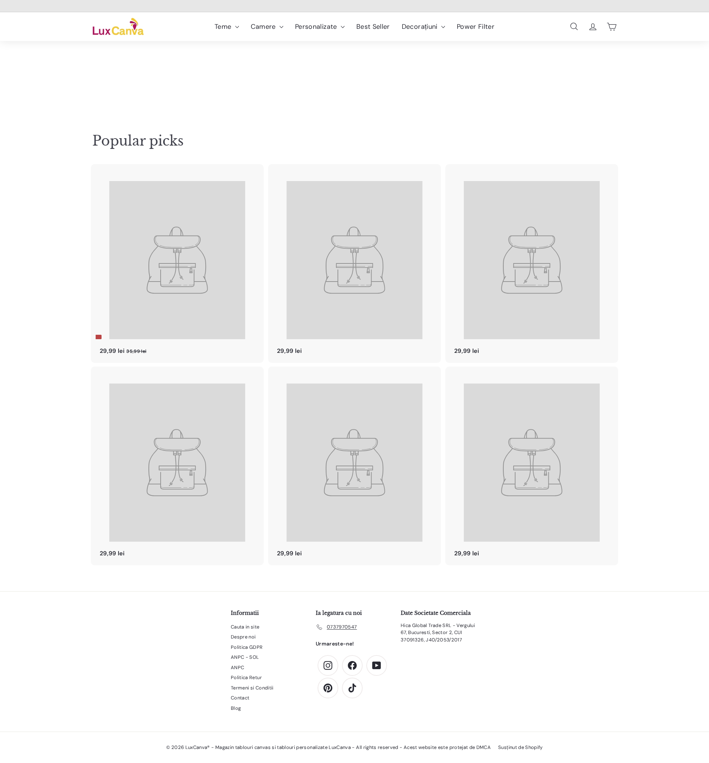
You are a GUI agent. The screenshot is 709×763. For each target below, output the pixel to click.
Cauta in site (245, 627)
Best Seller (373, 26)
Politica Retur (246, 677)
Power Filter (475, 26)
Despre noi (243, 637)
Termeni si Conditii (252, 688)
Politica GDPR (247, 647)
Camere (264, 26)
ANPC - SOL (245, 657)
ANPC (237, 667)
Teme (224, 26)
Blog (236, 708)
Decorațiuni (420, 26)
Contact (240, 698)
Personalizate (317, 26)
